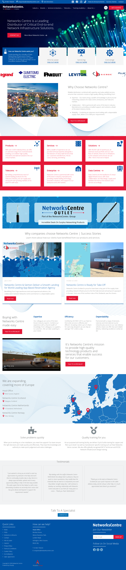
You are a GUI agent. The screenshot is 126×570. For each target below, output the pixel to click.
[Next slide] (118, 213)
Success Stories (111, 2)
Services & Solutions (55, 8)
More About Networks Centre (34, 35)
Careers (6, 545)
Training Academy (79, 8)
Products (35, 8)
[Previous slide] (8, 213)
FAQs (5, 534)
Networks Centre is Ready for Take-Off (85, 286)
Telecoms (67, 8)
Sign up (118, 538)
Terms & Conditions (10, 550)
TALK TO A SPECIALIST (77, 121)
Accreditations (8, 556)
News (6, 531)
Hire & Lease (8, 542)
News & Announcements (96, 2)
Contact (121, 2)
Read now (10, 300)
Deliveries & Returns (10, 537)
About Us (91, 8)
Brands (42, 8)
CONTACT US (14, 35)
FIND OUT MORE (53, 62)
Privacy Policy (8, 547)
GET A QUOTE (116, 8)
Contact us (63, 516)
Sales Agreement (9, 558)
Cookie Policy (8, 553)
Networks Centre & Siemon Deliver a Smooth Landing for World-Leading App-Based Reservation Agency (31, 288)
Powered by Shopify (8, 567)
